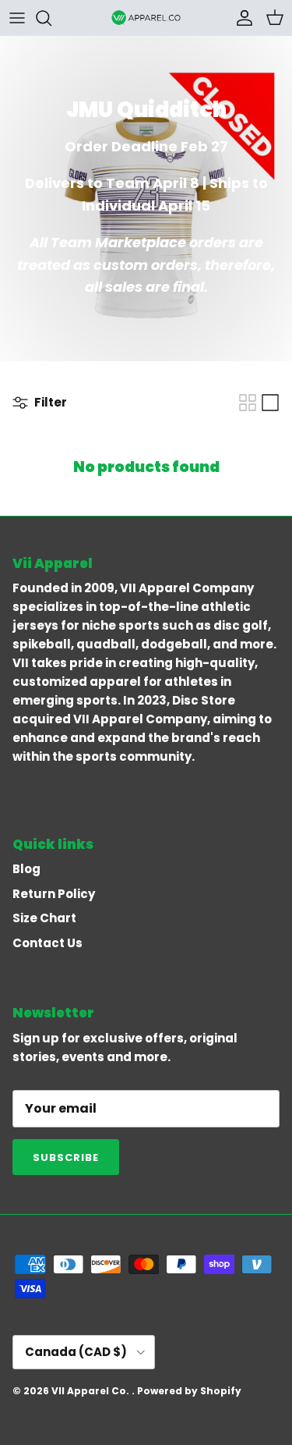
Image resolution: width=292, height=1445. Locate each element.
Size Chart (44, 918)
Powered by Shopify (189, 1390)
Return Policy (53, 894)
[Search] (51, 18)
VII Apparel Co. (91, 1390)
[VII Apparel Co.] (146, 17)
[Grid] (247, 402)
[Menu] (17, 18)
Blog (26, 869)
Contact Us (47, 943)
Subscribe (66, 1157)
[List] (270, 402)
